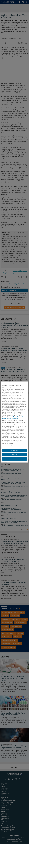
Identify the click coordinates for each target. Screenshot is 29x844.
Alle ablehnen (14, 454)
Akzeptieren (14, 459)
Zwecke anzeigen (14, 450)
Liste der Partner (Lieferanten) (10, 445)
